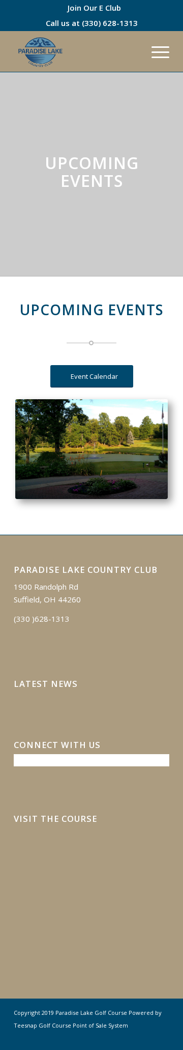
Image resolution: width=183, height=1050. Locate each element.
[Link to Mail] (161, 1037)
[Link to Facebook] (146, 1037)
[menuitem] (94, 7)
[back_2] (91, 449)
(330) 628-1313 (110, 23)
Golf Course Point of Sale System (83, 1025)
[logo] (76, 51)
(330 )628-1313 (42, 619)
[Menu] (155, 51)
